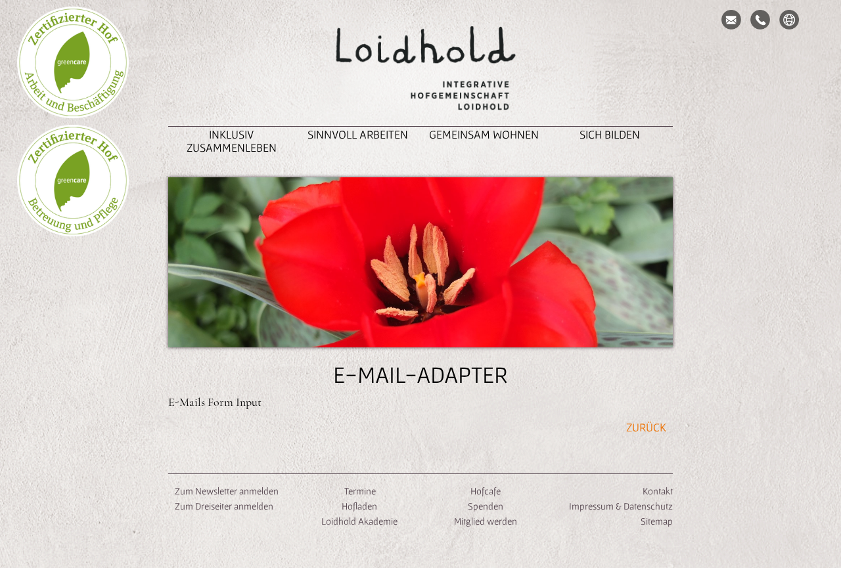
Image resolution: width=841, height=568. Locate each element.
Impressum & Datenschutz (621, 506)
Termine (359, 490)
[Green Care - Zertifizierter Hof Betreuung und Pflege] (73, 180)
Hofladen (359, 506)
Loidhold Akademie (359, 521)
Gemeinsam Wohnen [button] (484, 134)
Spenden (485, 506)
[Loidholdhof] (420, 69)
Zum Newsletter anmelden (227, 490)
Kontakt (658, 490)
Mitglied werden (485, 521)
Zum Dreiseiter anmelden (224, 506)
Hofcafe (485, 490)
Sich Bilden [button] (610, 134)
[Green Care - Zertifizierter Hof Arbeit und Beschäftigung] (73, 62)
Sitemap (657, 521)
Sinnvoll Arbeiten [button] (357, 134)
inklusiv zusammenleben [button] (232, 140)
